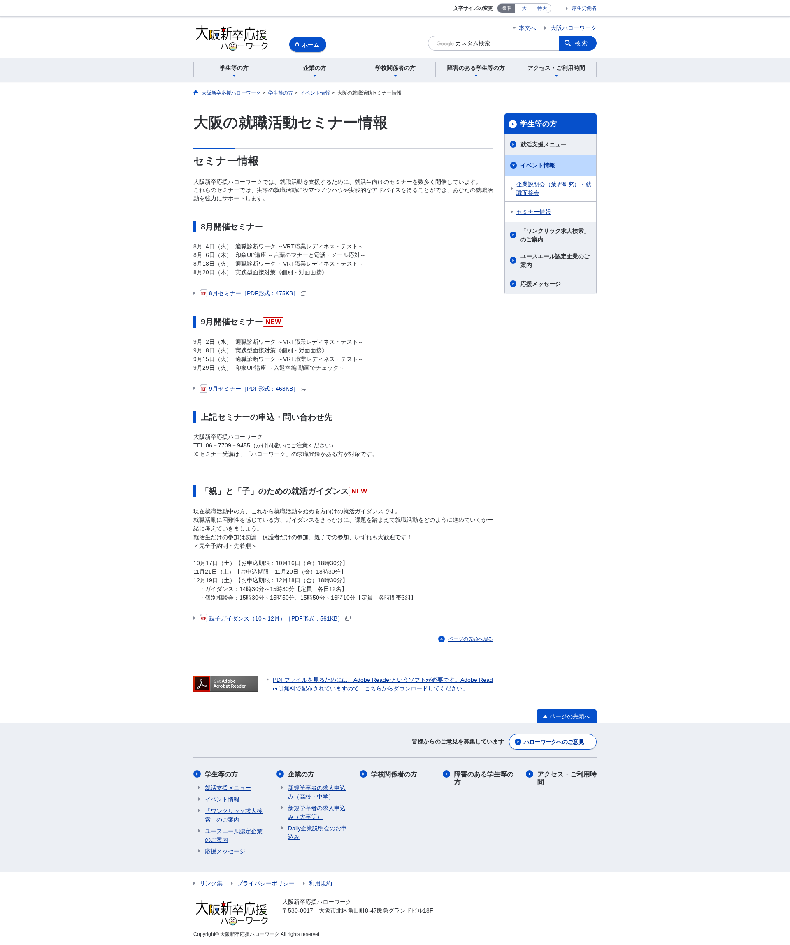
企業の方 (301, 774)
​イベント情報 (222, 799)
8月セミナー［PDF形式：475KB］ (254, 293)
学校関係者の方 (394, 774)
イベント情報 (537, 165)
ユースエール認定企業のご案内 (555, 260)
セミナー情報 (533, 211)
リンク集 (211, 883)
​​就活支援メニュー (228, 788)
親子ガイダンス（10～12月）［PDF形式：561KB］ (276, 618)
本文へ (527, 28)
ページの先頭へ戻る (470, 639)
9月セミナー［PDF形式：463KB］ (254, 388)
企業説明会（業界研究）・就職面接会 (553, 188)
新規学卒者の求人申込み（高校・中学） (317, 792)
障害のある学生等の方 (484, 778)
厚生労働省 (584, 8)
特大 (542, 8)
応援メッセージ (540, 283)
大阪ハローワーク (574, 28)
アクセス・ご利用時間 (567, 778)
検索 (582, 43)
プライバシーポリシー (266, 883)
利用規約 (320, 883)
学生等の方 (538, 124)
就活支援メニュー (543, 144)
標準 (506, 8)
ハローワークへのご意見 (554, 742)
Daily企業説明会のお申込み (317, 832)
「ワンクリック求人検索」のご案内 (555, 235)
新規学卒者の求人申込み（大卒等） (317, 812)
